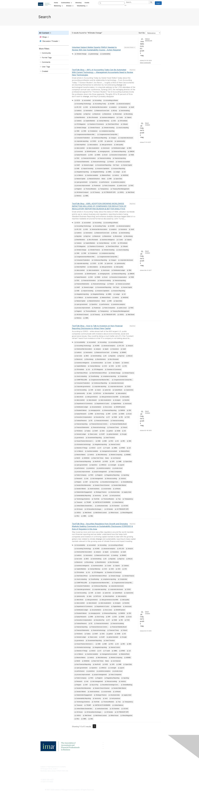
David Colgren (147, 124)
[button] (66, 2)
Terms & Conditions (126, 770)
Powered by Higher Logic (129, 790)
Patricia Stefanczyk (148, 39)
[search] (100, 3)
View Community (145, 62)
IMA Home (83, 767)
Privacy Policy (125, 773)
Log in (158, 3)
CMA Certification (86, 770)
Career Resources (86, 776)
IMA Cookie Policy (126, 767)
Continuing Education (87, 773)
